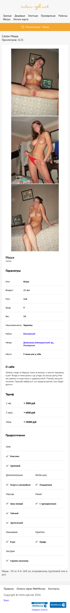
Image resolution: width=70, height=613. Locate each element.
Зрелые (7, 15)
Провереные (48, 15)
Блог (6, 600)
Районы (62, 15)
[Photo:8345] (35, 150)
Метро (6, 19)
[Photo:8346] (35, 82)
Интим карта (20, 19)
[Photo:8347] (35, 217)
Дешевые (20, 15)
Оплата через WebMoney (31, 588)
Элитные (33, 15)
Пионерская (29, 345)
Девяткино (28, 342)
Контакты (53, 588)
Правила (9, 588)
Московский (29, 333)
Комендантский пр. (44, 342)
